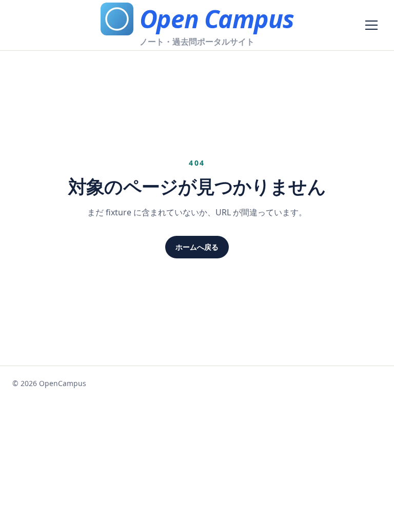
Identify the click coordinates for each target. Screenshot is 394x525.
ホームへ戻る (197, 247)
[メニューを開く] (371, 25)
